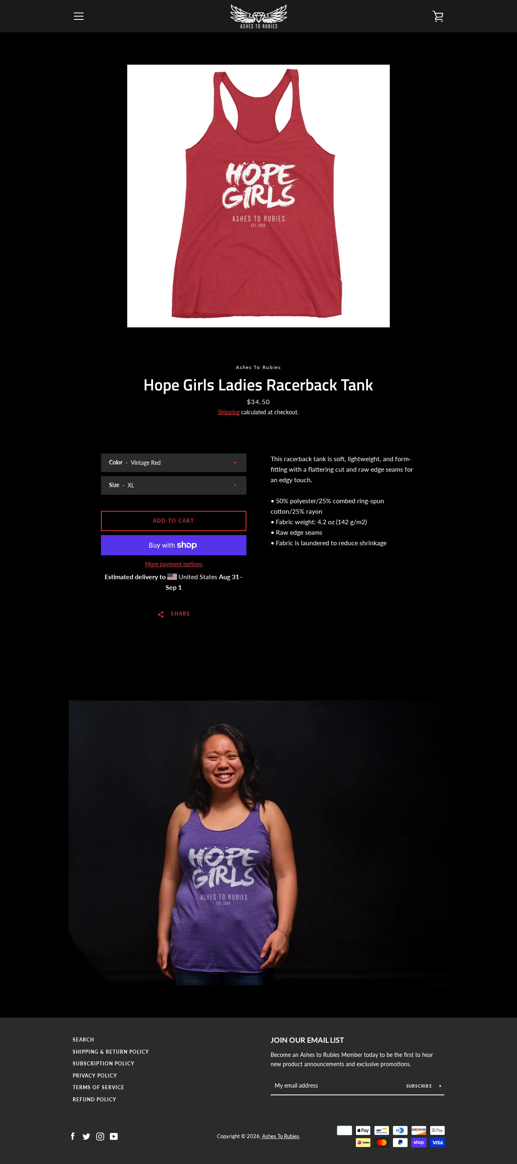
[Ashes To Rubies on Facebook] (73, 1135)
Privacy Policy (95, 1076)
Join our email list (307, 1039)
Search (83, 1040)
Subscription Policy (104, 1064)
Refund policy (94, 1100)
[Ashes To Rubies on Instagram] (100, 1135)
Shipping (229, 412)
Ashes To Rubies (280, 1136)
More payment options (173, 564)
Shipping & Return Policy (111, 1052)
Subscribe (420, 1086)
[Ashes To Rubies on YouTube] (114, 1135)
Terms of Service (98, 1087)
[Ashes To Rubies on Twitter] (86, 1135)
